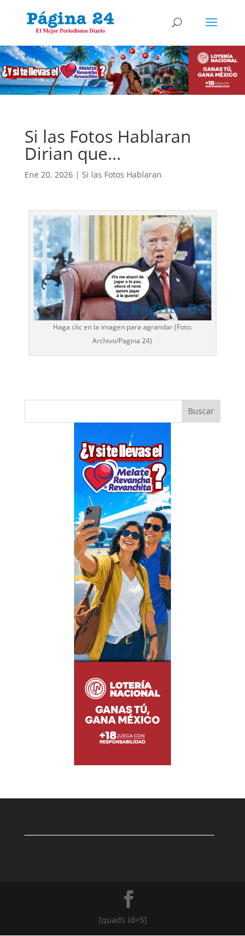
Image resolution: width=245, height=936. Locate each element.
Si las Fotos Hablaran (122, 174)
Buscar (201, 410)
